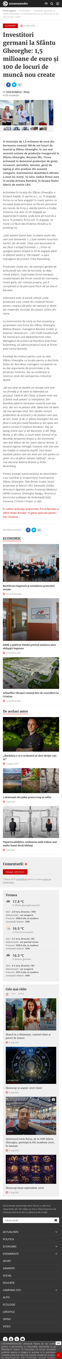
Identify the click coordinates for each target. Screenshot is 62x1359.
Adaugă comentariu (15, 871)
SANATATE (9, 1268)
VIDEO (7, 1326)
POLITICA (8, 1239)
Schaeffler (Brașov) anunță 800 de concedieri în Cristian (31, 694)
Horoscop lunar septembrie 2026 (25, 1187)
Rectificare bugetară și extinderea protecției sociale (29, 587)
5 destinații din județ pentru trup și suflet (27, 797)
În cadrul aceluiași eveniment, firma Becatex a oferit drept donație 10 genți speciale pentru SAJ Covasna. (31, 512)
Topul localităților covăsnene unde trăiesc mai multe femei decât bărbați (30, 844)
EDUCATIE (9, 1282)
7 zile (13, 993)
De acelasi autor (15, 711)
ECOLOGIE (9, 1304)
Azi (7, 993)
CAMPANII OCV (12, 1290)
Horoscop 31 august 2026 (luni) (24, 1087)
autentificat (21, 879)
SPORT (10, 1131)
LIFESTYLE (9, 1312)
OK (58, 1343)
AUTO (6, 1297)
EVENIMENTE (11, 1253)
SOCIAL (7, 1275)
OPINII (7, 1319)
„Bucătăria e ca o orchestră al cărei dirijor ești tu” (30, 757)
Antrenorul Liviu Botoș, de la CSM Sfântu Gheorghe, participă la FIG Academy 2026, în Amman (30, 1142)
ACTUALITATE (13, 1026)
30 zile (21, 993)
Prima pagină (9, 10)
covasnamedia (18, 3)
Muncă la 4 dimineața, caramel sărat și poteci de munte (28, 1036)
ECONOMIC (10, 25)
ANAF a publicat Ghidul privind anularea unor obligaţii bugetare (29, 646)
